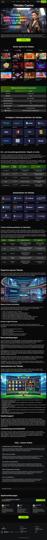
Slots (40, 50)
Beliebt (5, 50)
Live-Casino (17, 50)
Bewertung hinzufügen (40, 500)
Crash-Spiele (28, 50)
